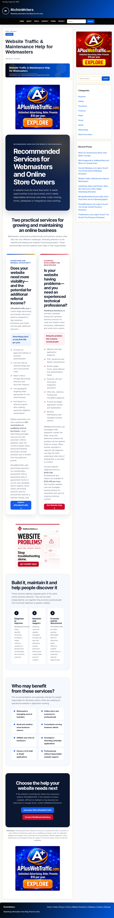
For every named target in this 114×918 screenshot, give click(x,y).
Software (91, 907)
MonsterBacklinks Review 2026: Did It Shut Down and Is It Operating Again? (93, 198)
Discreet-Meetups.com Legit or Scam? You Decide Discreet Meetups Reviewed (93, 171)
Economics (82, 106)
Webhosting (83, 130)
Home (22, 21)
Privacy (61, 21)
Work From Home (85, 134)
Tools (36, 21)
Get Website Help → (54, 506)
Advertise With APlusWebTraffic (38, 810)
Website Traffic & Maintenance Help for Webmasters (93, 180)
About (29, 21)
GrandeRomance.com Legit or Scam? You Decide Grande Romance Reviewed (93, 207)
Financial (82, 111)
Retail (80, 116)
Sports (80, 125)
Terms (53, 21)
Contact (44, 21)
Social (80, 120)
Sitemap (107, 907)
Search (90, 21)
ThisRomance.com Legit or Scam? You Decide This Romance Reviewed (93, 216)
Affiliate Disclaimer (79, 907)
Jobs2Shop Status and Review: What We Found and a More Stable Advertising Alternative (93, 189)
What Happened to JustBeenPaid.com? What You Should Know (93, 162)
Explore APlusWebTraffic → (21, 505)
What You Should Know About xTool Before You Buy (92, 154)
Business (14, 31)
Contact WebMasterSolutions (38, 817)
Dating (80, 101)
